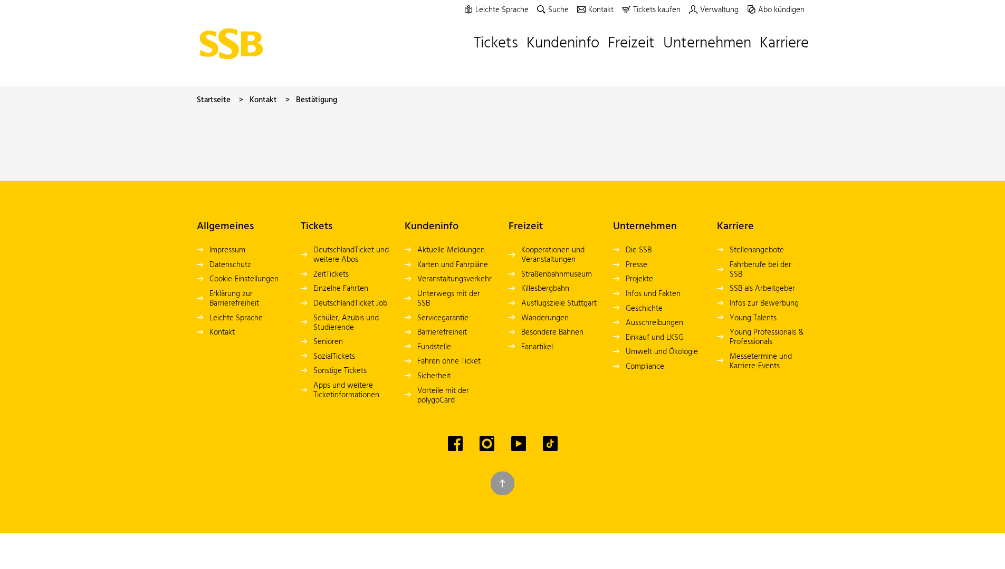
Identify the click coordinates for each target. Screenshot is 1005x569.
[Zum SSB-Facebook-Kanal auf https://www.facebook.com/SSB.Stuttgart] (455, 443)
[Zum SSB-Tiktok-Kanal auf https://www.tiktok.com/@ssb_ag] (550, 443)
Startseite (214, 100)
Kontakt (263, 100)
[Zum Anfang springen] (502, 483)
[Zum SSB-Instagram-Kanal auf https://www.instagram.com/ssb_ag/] (487, 443)
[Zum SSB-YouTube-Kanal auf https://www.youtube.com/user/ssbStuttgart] (518, 443)
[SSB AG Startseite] (234, 44)
